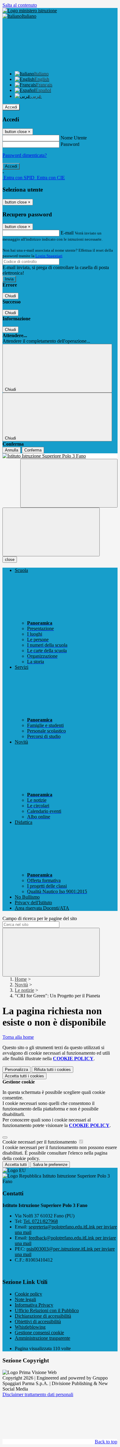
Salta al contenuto (19, 5)
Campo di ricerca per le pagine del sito (39, 918)
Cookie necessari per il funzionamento (40, 1141)
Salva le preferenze (50, 1164)
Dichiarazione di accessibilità (43, 1316)
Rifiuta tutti (52, 1069)
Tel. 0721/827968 (40, 1221)
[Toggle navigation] (51, 532)
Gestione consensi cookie (39, 1332)
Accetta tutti (24, 1076)
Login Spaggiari (48, 255)
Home (21, 979)
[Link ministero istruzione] (29, 10)
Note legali (25, 1299)
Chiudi (10, 296)
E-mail (67, 232)
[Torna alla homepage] (60, 456)
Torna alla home (18, 1037)
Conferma (33, 450)
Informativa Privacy (34, 1305)
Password (70, 144)
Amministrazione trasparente (42, 1338)
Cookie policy (28, 1294)
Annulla (11, 450)
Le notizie (24, 990)
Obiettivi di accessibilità (38, 1321)
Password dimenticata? (24, 155)
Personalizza (16, 1069)
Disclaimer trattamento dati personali (37, 1394)
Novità (21, 984)
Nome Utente (74, 137)
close (9, 559)
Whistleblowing (30, 1327)
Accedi (11, 107)
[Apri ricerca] (69, 483)
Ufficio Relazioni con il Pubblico (47, 1310)
